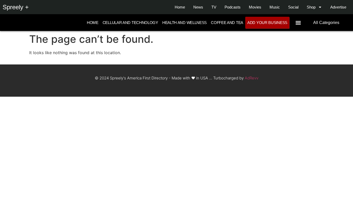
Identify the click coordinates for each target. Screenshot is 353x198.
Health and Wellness (184, 22)
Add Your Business (267, 22)
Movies (255, 7)
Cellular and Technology (130, 22)
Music (275, 7)
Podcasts (233, 7)
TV (213, 7)
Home (180, 7)
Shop (311, 7)
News (198, 7)
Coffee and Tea (227, 22)
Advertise (338, 7)
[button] (298, 22)
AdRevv (251, 78)
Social (293, 7)
